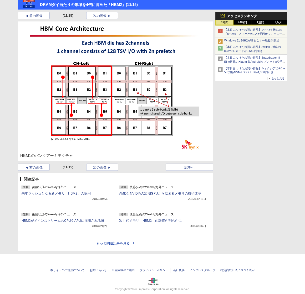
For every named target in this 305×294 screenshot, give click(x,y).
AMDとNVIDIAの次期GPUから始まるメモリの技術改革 (160, 193)
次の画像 (100, 16)
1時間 (224, 22)
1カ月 (278, 22)
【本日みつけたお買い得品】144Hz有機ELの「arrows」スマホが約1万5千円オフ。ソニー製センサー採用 (254, 34)
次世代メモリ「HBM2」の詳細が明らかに (150, 220)
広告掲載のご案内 (123, 270)
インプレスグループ (202, 270)
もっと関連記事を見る (113, 243)
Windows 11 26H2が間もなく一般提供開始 (251, 40)
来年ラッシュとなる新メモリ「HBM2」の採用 (56, 193)
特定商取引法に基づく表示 (237, 270)
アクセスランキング (242, 16)
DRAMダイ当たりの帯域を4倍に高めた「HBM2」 (83, 5)
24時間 (242, 22)
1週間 (260, 22)
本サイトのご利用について (67, 270)
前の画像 (36, 16)
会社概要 (179, 270)
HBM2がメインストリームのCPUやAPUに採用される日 (62, 220)
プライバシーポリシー (154, 270)
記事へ (189, 167)
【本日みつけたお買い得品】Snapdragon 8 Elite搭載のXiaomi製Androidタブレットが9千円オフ (254, 61)
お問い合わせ (98, 270)
